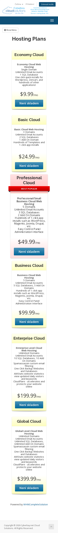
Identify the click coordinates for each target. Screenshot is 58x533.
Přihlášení (30, 4)
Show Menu (11, 30)
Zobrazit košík (47, 4)
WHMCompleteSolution (35, 504)
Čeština (18, 4)
